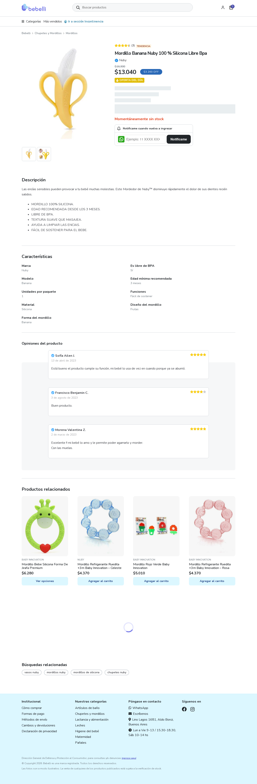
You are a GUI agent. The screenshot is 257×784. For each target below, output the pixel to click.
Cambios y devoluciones (38, 725)
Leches (80, 725)
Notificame (178, 139)
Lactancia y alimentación (91, 719)
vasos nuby (31, 672)
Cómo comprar (32, 708)
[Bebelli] (34, 7)
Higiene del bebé (87, 731)
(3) (125, 46)
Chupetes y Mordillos (48, 33)
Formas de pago (33, 714)
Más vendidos (52, 21)
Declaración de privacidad (39, 731)
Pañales (80, 742)
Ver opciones (45, 581)
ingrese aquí (129, 758)
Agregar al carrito (100, 581)
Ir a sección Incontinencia (85, 21)
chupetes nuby (116, 672)
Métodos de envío (34, 719)
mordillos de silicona (86, 672)
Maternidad (83, 737)
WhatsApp (140, 708)
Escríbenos (140, 714)
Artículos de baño (87, 708)
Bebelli (26, 33)
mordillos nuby (56, 672)
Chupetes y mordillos (90, 714)
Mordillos (72, 33)
